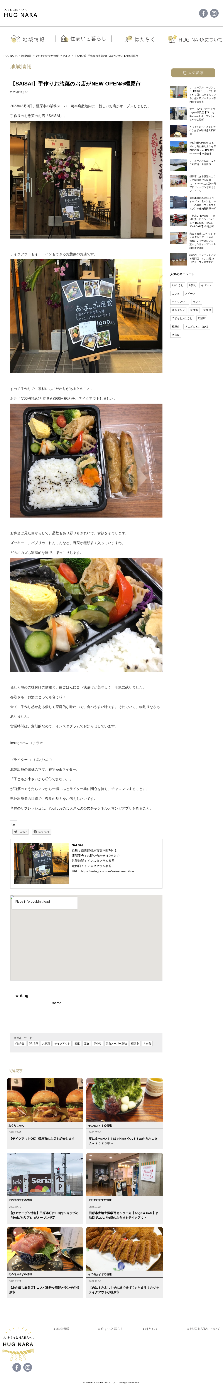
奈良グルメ (178, 310)
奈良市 (194, 310)
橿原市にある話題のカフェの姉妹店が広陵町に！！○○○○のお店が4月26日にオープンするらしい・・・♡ (202, 183)
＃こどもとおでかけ (196, 326)
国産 (77, 1043)
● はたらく (150, 1329)
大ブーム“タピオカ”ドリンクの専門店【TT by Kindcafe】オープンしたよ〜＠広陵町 (202, 114)
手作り (97, 1043)
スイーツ (190, 293)
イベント (206, 285)
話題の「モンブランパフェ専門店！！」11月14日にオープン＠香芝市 (202, 258)
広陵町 (202, 318)
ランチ (197, 301)
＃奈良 (147, 1043)
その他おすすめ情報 (100, 1125)
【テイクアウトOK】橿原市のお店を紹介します (42, 1138)
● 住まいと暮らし (111, 1329)
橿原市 (135, 1043)
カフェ (176, 293)
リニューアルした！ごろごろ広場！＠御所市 (202, 162)
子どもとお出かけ (182, 318)
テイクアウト (62, 1043)
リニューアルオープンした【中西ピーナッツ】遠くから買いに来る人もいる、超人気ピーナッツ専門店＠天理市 (202, 94)
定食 (86, 1043)
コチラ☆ (36, 743)
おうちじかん (16, 1125)
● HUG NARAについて (203, 1329)
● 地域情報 (61, 1329)
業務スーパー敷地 (116, 1043)
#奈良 (192, 285)
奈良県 (207, 310)
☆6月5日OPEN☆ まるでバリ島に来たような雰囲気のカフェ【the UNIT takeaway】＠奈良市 (202, 148)
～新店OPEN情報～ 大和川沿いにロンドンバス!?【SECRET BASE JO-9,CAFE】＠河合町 (202, 221)
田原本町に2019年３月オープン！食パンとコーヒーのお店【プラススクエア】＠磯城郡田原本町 (202, 203)
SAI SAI (33, 1043)
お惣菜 (46, 1043)
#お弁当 (20, 1043)
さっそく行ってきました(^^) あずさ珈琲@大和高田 (202, 130)
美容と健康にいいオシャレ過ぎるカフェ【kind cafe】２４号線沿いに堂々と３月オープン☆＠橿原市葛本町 (202, 240)
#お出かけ (178, 285)
